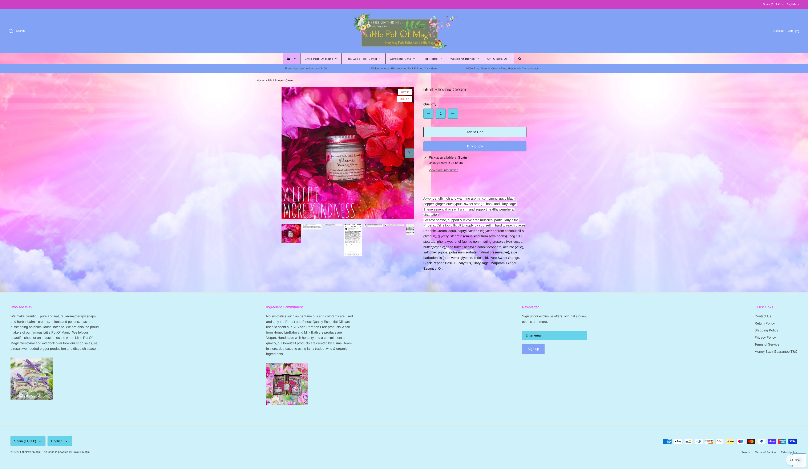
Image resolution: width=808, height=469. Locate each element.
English (791, 4)
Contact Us (763, 316)
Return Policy (765, 323)
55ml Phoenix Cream (281, 80)
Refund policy (789, 452)
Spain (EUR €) (771, 4)
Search (745, 452)
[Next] (409, 153)
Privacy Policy (765, 337)
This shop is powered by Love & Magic (66, 451)
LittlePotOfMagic (30, 451)
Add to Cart (474, 132)
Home (260, 80)
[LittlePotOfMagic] (404, 31)
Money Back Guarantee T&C (776, 351)
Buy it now (475, 146)
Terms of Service (767, 344)
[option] (348, 153)
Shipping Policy (766, 330)
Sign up (533, 349)
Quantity (429, 104)
